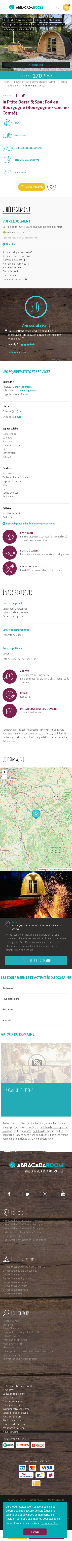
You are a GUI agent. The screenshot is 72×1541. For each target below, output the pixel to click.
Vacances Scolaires (12, 1416)
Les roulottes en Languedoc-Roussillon (22, 1332)
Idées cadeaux (10, 1347)
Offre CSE (8, 1397)
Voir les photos (36, 65)
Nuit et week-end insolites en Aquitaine (23, 1220)
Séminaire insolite (12, 1420)
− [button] (5, 777)
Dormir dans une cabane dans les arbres (24, 1267)
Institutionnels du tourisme (16, 1409)
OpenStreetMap (54, 869)
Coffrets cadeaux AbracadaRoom (20, 1359)
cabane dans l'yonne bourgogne (32, 1135)
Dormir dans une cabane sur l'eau (20, 1270)
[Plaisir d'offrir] (66, 7)
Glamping (8, 1324)
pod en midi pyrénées (26, 1127)
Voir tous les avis (17, 352)
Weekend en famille (13, 1343)
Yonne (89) (18, 925)
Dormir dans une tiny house (17, 1278)
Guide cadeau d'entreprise (16, 1355)
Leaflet (42, 869)
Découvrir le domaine (36, 960)
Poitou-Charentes (11, 1328)
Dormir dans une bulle (14, 1274)
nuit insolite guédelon (37, 737)
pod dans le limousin (43, 1131)
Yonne (64, 81)
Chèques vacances (12, 1401)
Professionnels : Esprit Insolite (18, 1386)
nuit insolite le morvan (38, 729)
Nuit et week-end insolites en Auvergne (23, 1228)
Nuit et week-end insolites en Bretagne (23, 1224)
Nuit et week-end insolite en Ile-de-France (24, 1240)
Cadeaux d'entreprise (14, 1393)
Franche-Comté (11, 1320)
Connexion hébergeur (14, 1424)
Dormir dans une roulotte (15, 1282)
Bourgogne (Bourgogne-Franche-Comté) (35, 81)
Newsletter (8, 1390)
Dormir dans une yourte (15, 1286)
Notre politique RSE (13, 1405)
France (6, 81)
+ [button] (5, 772)
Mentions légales (56, 1500)
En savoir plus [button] (49, 1523)
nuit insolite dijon (35, 1123)
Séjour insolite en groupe (15, 1412)
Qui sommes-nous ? (16, 1500)
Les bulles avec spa (12, 1336)
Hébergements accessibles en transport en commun (30, 1351)
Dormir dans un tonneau (15, 1289)
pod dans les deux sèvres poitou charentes (30, 733)
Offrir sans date (34, 187)
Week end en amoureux (15, 1340)
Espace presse (36, 1500)
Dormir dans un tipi (12, 1293)
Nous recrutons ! (11, 1431)
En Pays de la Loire (12, 1236)
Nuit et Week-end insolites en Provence (23, 1232)
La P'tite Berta (14, 85)
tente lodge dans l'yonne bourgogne (34, 1138)
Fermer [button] (35, 1531)
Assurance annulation (14, 1428)
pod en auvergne (22, 1131)
